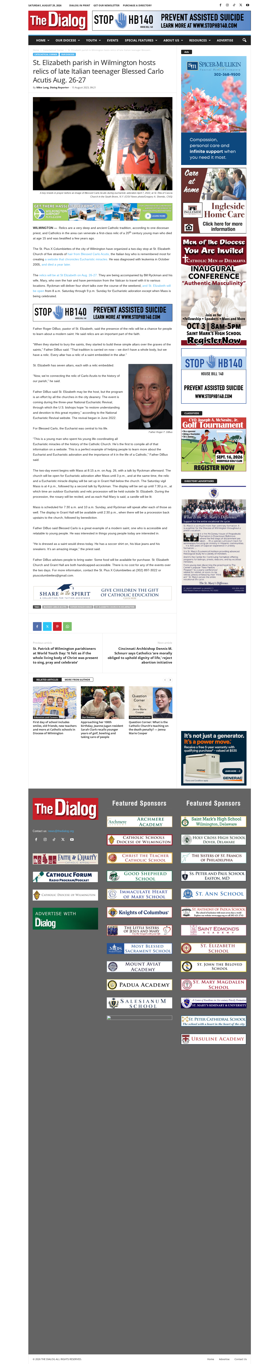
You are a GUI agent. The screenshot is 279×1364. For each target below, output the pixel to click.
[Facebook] (220, 5)
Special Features (139, 40)
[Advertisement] (214, 662)
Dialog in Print (79, 5)
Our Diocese (66, 40)
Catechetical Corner (53, 49)
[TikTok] (234, 5)
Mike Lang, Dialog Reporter (52, 87)
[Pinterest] (57, 626)
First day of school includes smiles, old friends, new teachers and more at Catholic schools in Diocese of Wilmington (55, 727)
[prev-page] (165, 680)
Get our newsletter (106, 5)
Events (112, 40)
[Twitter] (240, 5)
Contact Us (241, 1359)
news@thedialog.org (61, 831)
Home (41, 40)
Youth (91, 40)
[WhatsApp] (67, 626)
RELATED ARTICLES (47, 679)
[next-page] (170, 680)
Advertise (225, 40)
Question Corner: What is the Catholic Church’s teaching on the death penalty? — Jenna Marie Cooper (148, 727)
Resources (198, 40)
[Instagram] (227, 5)
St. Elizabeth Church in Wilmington (114, 607)
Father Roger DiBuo (81, 607)
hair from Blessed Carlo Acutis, (89, 254)
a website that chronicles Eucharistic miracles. (76, 259)
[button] (244, 40)
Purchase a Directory (137, 5)
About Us (171, 40)
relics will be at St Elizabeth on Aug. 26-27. (68, 275)
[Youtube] (247, 5)
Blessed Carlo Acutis (55, 607)
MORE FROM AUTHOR (77, 679)
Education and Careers (46, 717)
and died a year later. (56, 264)
